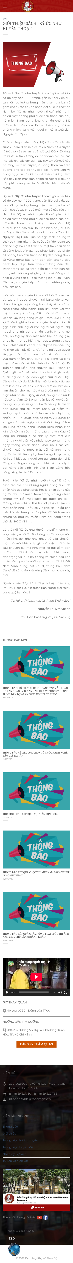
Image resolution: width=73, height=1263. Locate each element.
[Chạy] (7, 992)
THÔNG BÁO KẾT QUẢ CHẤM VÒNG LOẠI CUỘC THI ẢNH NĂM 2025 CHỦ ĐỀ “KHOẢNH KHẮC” (36, 935)
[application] (36, 977)
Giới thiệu (9, 1133)
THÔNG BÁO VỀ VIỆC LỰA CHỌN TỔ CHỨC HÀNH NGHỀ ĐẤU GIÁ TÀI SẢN (35, 754)
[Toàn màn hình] (66, 992)
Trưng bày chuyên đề (18, 1147)
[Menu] (5, 6)
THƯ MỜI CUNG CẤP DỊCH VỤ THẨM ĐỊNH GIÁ (30, 814)
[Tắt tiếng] (60, 992)
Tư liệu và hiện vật (15, 1161)
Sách (5, 18)
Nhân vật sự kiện (15, 1154)
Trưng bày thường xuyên (20, 1140)
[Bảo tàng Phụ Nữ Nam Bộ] (28, 6)
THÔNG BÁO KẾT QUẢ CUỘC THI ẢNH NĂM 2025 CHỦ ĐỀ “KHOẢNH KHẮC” (36, 874)
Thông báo (10, 1126)
